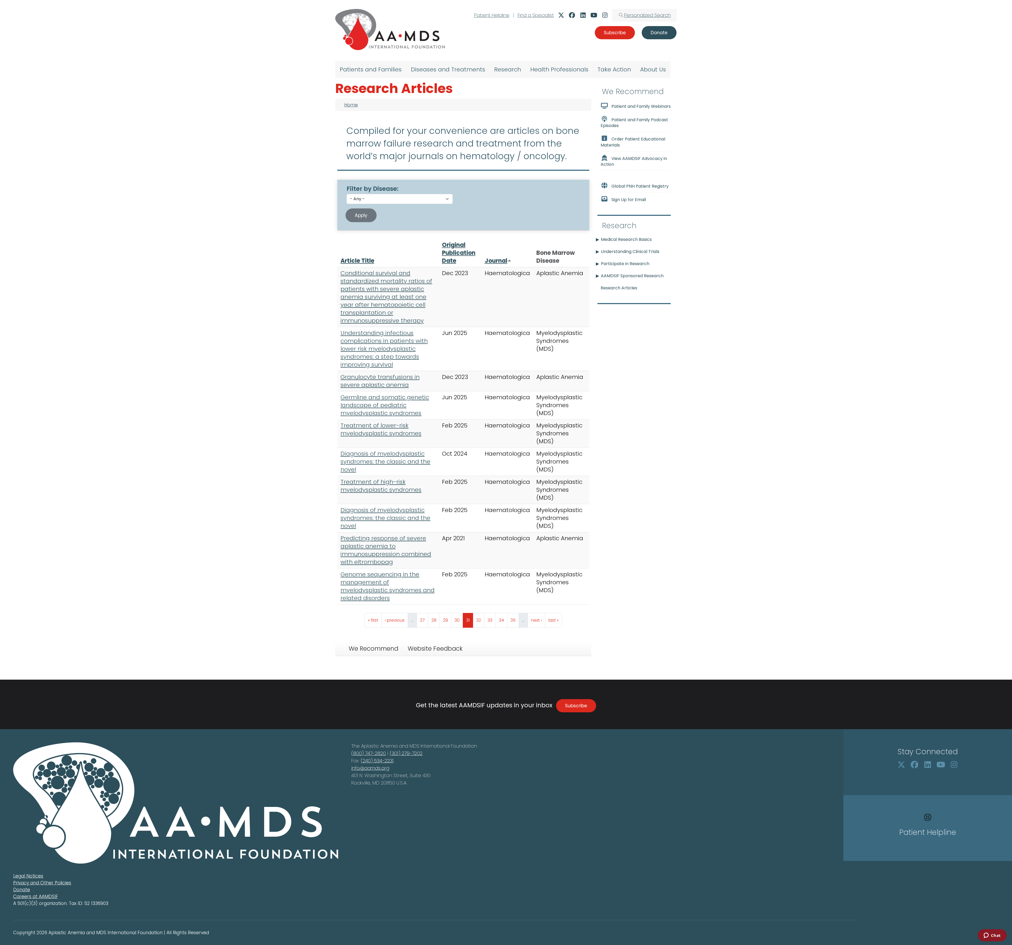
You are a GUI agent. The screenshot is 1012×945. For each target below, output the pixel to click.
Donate (21, 889)
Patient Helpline (491, 15)
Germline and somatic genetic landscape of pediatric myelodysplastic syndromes (384, 405)
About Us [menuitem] (653, 69)
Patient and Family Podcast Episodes (634, 123)
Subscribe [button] (615, 33)
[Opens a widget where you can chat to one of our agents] (992, 935)
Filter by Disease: (372, 188)
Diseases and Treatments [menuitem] (448, 69)
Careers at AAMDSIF (35, 896)
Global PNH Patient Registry (640, 186)
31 (469, 620)
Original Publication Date (458, 253)
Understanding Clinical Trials (630, 252)
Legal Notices (28, 876)
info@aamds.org (370, 768)
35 (514, 620)
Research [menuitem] (507, 69)
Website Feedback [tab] (435, 648)
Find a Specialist (536, 15)
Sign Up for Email (628, 200)
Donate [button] (659, 33)
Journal (498, 261)
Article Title (357, 261)
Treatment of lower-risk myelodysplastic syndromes (380, 429)
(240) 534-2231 (377, 760)
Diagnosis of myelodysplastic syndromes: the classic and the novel (385, 462)
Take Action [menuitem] (614, 69)
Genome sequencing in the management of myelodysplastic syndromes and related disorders (387, 586)
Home (351, 105)
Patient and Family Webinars (641, 106)
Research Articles (619, 288)
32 (480, 620)
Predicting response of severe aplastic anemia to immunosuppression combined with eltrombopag (385, 550)
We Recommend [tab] (373, 648)
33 (491, 620)
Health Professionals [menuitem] (559, 69)
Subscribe (576, 706)
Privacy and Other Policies (42, 883)
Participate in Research (625, 264)
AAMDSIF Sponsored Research (632, 276)
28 (435, 620)
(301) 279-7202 (406, 753)
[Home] (390, 29)
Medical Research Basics (626, 239)
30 (458, 620)
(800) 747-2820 (368, 753)
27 (424, 620)
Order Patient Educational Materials (633, 142)
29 (447, 620)
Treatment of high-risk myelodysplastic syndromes (380, 486)
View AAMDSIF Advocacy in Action (634, 161)
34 (503, 620)
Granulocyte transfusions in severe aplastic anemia (380, 381)
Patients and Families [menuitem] (371, 69)
